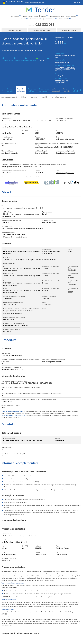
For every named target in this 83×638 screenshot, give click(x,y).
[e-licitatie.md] (71, 183)
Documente (24, 19)
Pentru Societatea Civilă (57, 16)
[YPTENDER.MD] (31, 183)
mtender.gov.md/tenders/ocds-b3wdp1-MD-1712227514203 (21, 167)
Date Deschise (16, 16)
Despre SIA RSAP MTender (30, 16)
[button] (77, 2)
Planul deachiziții (10, 90)
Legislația (44, 16)
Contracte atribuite (50, 19)
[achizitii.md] (51, 183)
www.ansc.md (6, 560)
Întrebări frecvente (72, 16)
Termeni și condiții (65, 19)
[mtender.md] (11, 183)
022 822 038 (44, 24)
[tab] (10, 90)
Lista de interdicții (36, 19)
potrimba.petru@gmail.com (65, 139)
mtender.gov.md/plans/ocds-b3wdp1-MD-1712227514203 (54, 147)
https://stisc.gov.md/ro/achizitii (52, 362)
